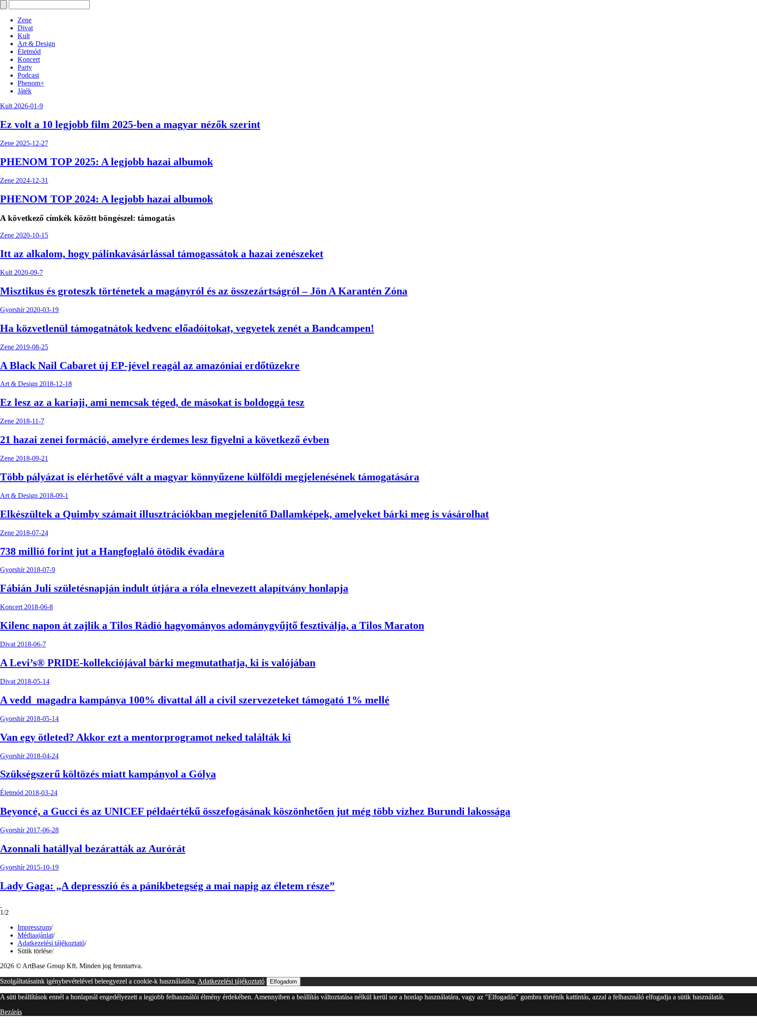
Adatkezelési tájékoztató (51, 943)
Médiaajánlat (35, 935)
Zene (25, 20)
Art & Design (36, 43)
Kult (24, 35)
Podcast (28, 75)
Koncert (29, 59)
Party (25, 67)
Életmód (29, 51)
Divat (25, 28)
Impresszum (34, 927)
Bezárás (11, 1012)
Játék (25, 91)
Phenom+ (31, 83)
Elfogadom (283, 981)
